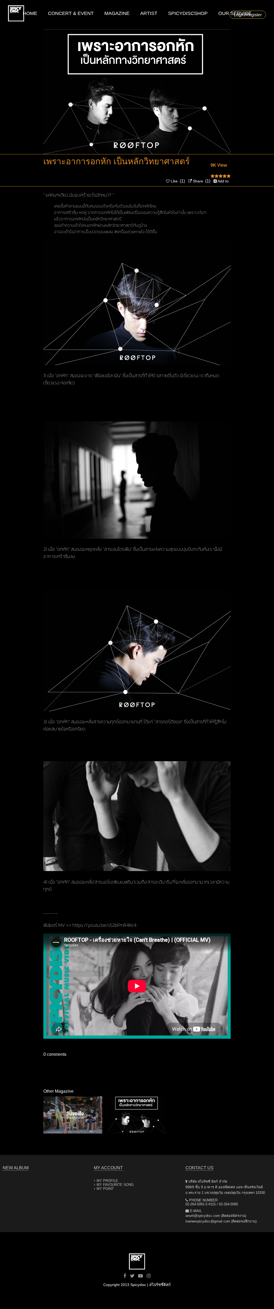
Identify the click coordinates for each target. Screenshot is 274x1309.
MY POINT (105, 1189)
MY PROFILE (107, 1181)
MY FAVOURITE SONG (115, 1185)
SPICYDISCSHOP (188, 13)
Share (197, 181)
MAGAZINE (117, 13)
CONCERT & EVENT (71, 13)
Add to (223, 181)
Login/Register (248, 15)
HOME (30, 13)
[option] (73, 1115)
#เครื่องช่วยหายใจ (129, 231)
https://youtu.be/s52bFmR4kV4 (104, 925)
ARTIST (148, 13)
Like (174, 181)
